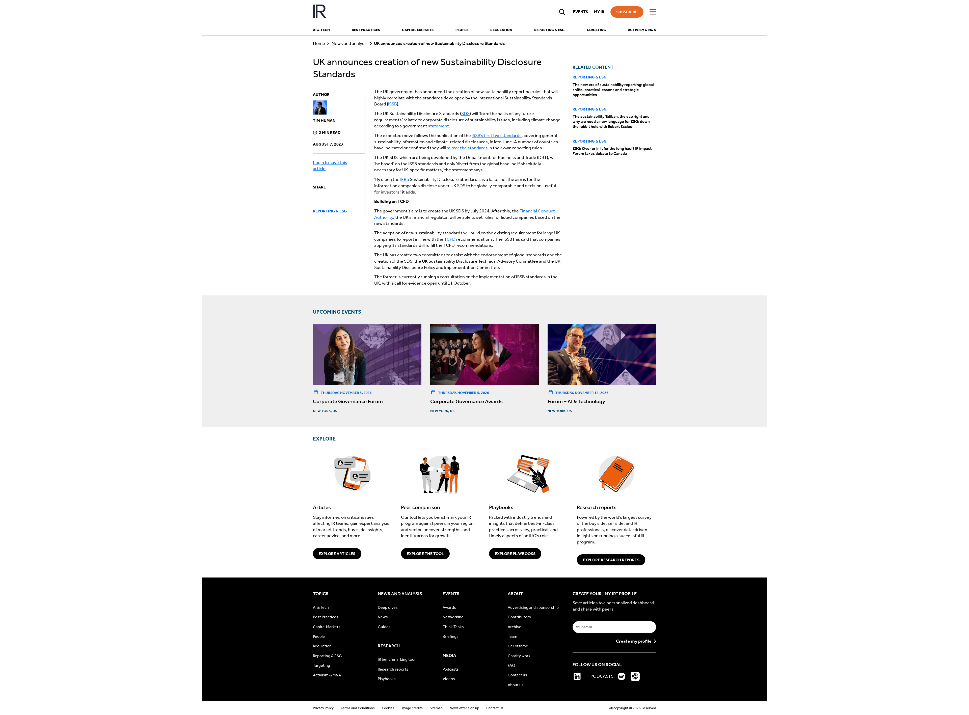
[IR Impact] (319, 12)
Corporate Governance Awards (466, 401)
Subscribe (626, 12)
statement (438, 126)
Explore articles (337, 553)
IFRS (404, 179)
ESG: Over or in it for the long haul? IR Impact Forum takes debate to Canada (612, 151)
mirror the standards (467, 148)
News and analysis (350, 43)
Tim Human (324, 120)
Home (319, 43)
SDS (465, 113)
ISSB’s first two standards (497, 135)
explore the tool (425, 553)
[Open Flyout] (653, 12)
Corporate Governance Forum (348, 401)
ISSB (392, 104)
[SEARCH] (562, 12)
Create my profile (634, 641)
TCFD (449, 239)
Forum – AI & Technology (576, 401)
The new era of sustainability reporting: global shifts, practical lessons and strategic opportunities (613, 89)
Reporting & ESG (330, 211)
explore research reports (611, 560)
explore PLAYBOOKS (515, 553)
